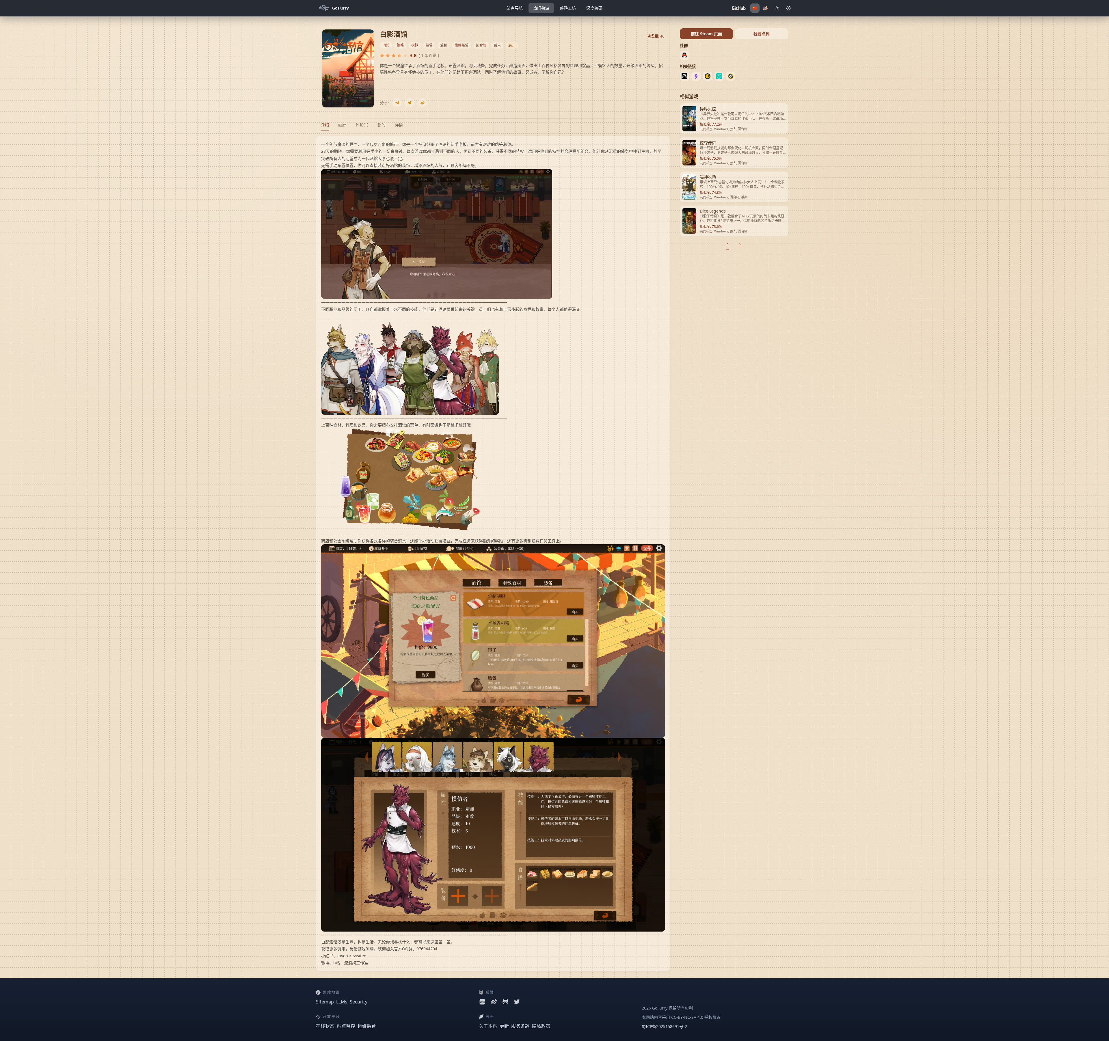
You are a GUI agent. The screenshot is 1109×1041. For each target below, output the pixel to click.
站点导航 (515, 8)
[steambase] (696, 76)
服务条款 (520, 1026)
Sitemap (325, 1002)
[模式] (788, 8)
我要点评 (761, 33)
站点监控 (346, 1026)
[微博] (422, 102)
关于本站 (488, 1026)
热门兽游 (541, 8)
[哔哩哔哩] (482, 1001)
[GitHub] (739, 8)
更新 (504, 1026)
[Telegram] (397, 102)
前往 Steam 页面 (706, 33)
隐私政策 (541, 1026)
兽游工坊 (568, 8)
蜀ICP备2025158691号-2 (664, 1026)
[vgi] (719, 76)
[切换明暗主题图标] (776, 8)
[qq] (684, 55)
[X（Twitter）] (516, 1001)
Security (358, 1002)
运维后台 (367, 1026)
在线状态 (325, 1026)
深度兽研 (594, 8)
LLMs (341, 1002)
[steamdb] (684, 76)
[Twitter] (409, 102)
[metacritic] (730, 76)
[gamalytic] (707, 76)
